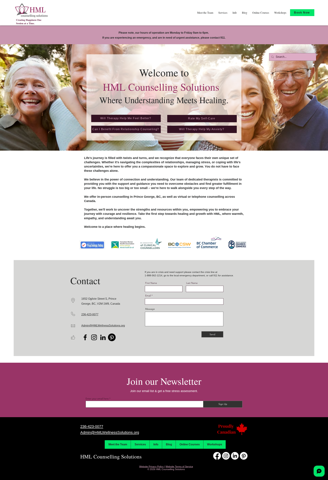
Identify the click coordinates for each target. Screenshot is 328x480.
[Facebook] (85, 337)
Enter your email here (97, 398)
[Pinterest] (112, 337)
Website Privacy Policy (151, 466)
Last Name (192, 283)
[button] (205, 12)
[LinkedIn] (103, 337)
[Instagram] (94, 337)
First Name (151, 283)
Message (150, 309)
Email (148, 295)
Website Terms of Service (179, 466)
